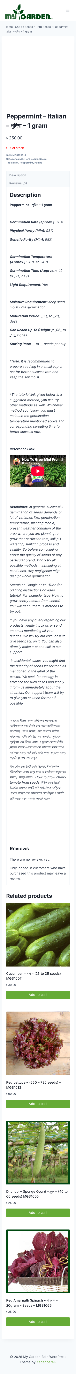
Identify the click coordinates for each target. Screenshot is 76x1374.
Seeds (43, 158)
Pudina (38, 162)
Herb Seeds (31, 158)
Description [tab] (17, 175)
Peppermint (26, 162)
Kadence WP (46, 1362)
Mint (15, 162)
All (21, 158)
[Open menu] (67, 11)
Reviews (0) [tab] (18, 183)
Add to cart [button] (38, 995)
